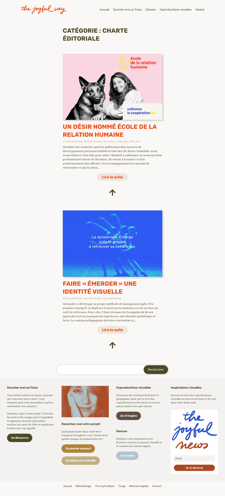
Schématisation (112, 298)
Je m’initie (127, 455)
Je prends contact (78, 448)
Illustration (109, 141)
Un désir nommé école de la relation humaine (110, 130)
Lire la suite (115, 178)
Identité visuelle (92, 141)
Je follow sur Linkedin (81, 460)
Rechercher (156, 369)
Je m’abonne (194, 468)
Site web (134, 141)
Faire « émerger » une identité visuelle (100, 287)
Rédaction (122, 141)
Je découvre (19, 437)
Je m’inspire (128, 415)
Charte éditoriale (72, 141)
